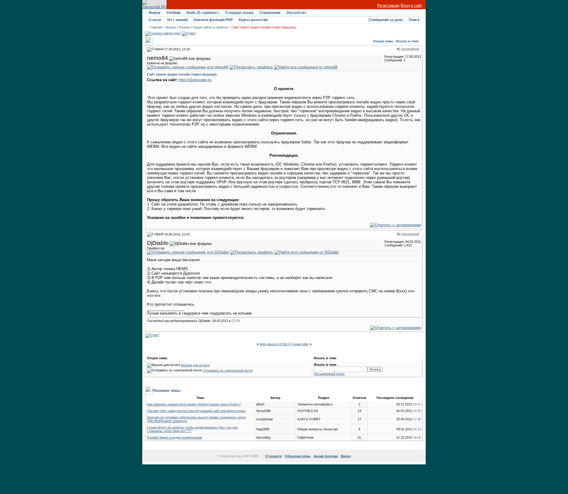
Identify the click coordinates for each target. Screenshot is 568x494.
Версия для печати (195, 365)
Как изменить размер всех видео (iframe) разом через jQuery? (194, 404)
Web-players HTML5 (274, 344)
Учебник (173, 13)
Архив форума (326, 456)
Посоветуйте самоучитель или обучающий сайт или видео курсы (196, 411)
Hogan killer (300, 344)
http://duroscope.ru (195, 80)
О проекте (273, 456)
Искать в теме (407, 41)
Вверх (346, 456)
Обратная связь (298, 456)
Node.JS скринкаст (202, 13)
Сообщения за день (386, 20)
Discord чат (296, 13)
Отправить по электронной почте (228, 370)
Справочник (269, 13)
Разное (184, 27)
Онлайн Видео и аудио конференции (174, 437)
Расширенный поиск (329, 374)
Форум (154, 13)
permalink (410, 49)
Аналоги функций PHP (213, 20)
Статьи (155, 20)
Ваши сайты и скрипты (210, 27)
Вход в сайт (411, 5)
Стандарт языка (239, 13)
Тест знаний (177, 20)
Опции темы (383, 41)
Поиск (414, 20)
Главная (156, 27)
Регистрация (388, 5)
